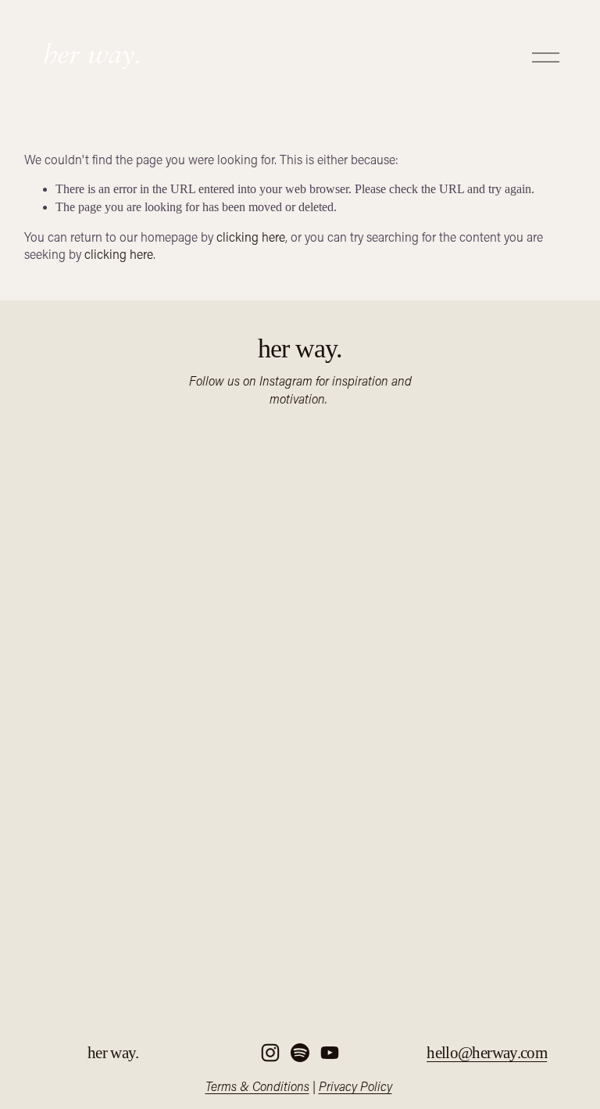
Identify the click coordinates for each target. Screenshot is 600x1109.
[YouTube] (329, 1052)
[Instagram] (270, 1052)
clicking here (250, 236)
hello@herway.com (487, 1052)
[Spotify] (300, 1052)
